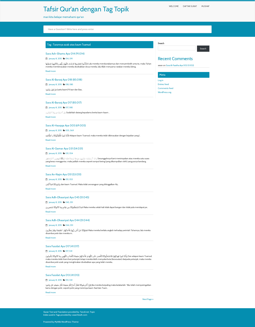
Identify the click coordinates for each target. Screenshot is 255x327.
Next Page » (148, 299)
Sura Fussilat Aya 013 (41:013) (62, 275)
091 (71, 58)
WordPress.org (164, 92)
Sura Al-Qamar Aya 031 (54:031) (64, 148)
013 (67, 280)
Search (161, 43)
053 (71, 179)
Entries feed (163, 84)
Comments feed (165, 88)
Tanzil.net (84, 312)
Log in (160, 80)
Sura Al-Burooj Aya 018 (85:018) (64, 79)
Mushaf (205, 6)
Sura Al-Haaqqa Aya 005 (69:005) (66, 125)
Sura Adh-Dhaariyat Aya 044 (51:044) (68, 220)
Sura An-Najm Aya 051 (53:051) (63, 174)
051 (67, 179)
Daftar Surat (190, 6)
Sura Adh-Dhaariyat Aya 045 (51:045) (67, 197)
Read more (51, 71)
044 (67, 225)
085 (71, 84)
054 (71, 153)
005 (67, 130)
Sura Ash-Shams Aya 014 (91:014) (65, 53)
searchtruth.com (79, 315)
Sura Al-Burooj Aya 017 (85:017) (64, 102)
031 (67, 153)
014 (67, 58)
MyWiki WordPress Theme (67, 321)
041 (70, 251)
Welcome (174, 6)
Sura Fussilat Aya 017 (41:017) (62, 246)
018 (67, 84)
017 (67, 107)
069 (72, 130)
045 (67, 202)
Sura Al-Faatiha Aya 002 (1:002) (180, 65)
